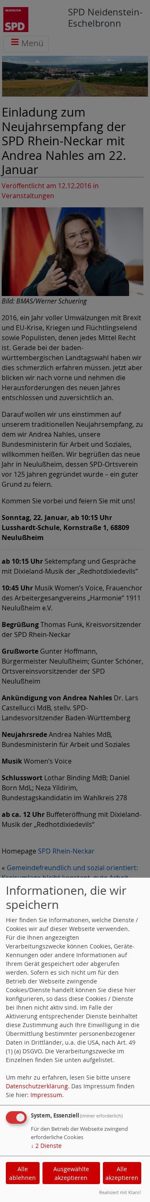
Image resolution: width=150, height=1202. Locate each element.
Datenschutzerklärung (37, 1086)
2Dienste (46, 1146)
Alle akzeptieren (121, 1173)
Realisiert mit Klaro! (120, 1192)
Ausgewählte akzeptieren (71, 1173)
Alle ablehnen (22, 1173)
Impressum (46, 1095)
